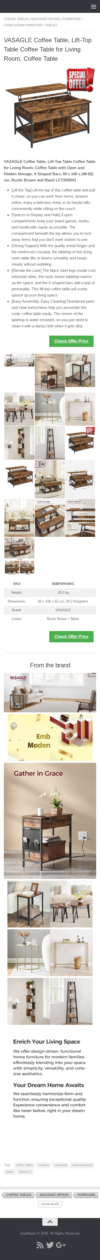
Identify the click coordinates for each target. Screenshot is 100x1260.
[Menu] (93, 6)
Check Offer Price (71, 341)
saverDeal (60, 1165)
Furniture (72, 19)
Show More (50, 1204)
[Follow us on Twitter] (50, 1245)
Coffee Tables (16, 19)
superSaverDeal (82, 1165)
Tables (51, 25)
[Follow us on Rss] (40, 1245)
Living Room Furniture (23, 25)
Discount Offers (46, 19)
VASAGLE (25, 1171)
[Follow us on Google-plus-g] (60, 1245)
